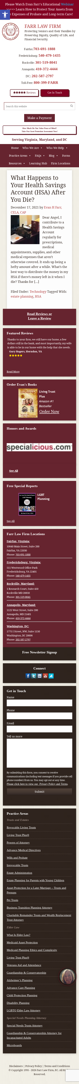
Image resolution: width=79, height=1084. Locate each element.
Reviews (30, 92)
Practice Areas (18, 155)
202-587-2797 (42, 76)
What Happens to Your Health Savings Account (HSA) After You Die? (38, 188)
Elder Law (13, 927)
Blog (51, 155)
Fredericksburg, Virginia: (24, 562)
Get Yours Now (49, 511)
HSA (38, 296)
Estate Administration (19, 872)
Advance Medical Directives (24, 850)
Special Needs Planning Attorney (26, 1018)
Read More (13, 371)
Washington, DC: (18, 626)
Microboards (14, 1045)
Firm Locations (60, 163)
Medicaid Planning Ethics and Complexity (32, 950)
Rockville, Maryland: (21, 583)
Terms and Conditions (57, 1066)
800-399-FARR (46, 82)
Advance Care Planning (21, 987)
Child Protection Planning (22, 995)
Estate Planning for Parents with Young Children (35, 880)
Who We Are (30, 148)
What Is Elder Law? (18, 934)
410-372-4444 (47, 69)
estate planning (22, 296)
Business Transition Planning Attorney (29, 907)
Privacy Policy (33, 1066)
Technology (38, 291)
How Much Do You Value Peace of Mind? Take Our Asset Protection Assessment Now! (40, 129)
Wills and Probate (17, 857)
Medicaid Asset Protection (22, 942)
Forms (66, 155)
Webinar (67, 4)
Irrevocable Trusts (17, 865)
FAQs (38, 155)
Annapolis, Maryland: (21, 605)
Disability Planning (18, 1002)
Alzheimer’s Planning (20, 980)
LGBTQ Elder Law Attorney (23, 1010)
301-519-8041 (46, 62)
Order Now (49, 411)
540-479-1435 (49, 55)
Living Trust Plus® (18, 835)
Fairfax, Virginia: (18, 541)
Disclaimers (16, 1066)
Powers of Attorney (18, 842)
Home (15, 148)
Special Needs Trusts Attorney (25, 1025)
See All (13, 471)
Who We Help (55, 148)
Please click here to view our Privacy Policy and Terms (37, 784)
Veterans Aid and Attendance (24, 965)
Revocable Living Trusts (21, 827)
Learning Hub (38, 163)
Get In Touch (55, 92)
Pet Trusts (12, 900)
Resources (15, 163)
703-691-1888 (44, 49)
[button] (5, 15)
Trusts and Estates (18, 819)
